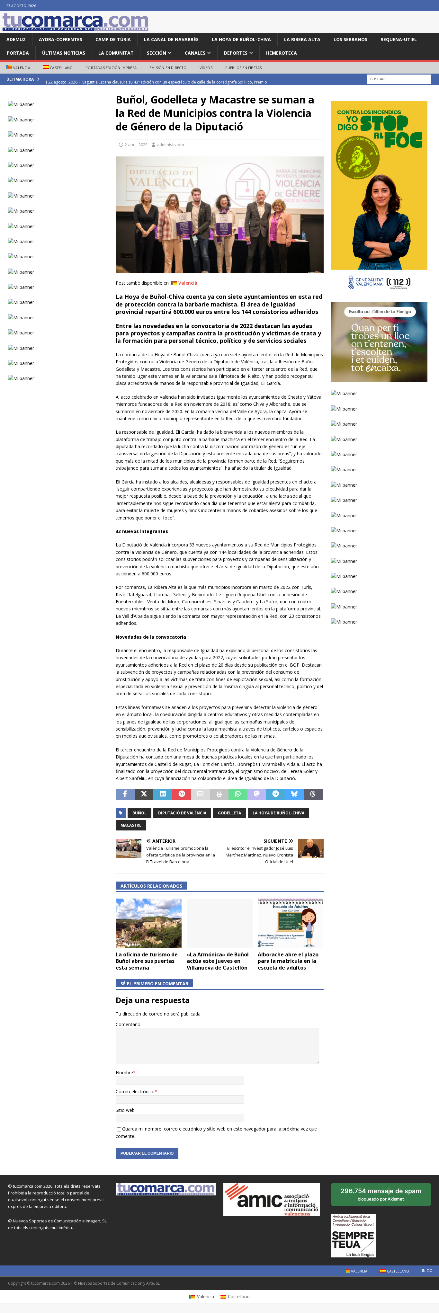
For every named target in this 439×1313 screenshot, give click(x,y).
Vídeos (206, 67)
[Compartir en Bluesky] (294, 794)
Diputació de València (182, 813)
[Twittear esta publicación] (144, 794)
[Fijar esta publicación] (181, 794)
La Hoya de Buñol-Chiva (241, 39)
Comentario (128, 1024)
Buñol (139, 813)
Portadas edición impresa (111, 67)
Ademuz (16, 39)
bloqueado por (381, 1196)
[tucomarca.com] (75, 29)
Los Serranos (350, 39)
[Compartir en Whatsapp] (237, 794)
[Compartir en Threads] (313, 794)
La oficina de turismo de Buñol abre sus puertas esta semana (147, 961)
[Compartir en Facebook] (125, 794)
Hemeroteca (281, 53)
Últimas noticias (63, 53)
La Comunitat (116, 53)
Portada (18, 53)
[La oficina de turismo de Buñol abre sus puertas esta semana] (149, 923)
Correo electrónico (135, 1091)
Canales (195, 53)
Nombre (124, 1072)
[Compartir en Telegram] (275, 794)
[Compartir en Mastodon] (256, 794)
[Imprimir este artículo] (219, 794)
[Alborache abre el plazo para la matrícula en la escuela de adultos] (291, 923)
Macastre (131, 825)
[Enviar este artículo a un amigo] (200, 794)
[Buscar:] (399, 79)
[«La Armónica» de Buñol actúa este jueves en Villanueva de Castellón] (220, 923)
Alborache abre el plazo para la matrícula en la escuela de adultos (288, 961)
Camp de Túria (113, 39)
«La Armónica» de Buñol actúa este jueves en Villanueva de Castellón (218, 961)
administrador (170, 144)
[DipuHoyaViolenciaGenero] (219, 269)
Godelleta (229, 813)
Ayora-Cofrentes (60, 39)
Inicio (427, 1270)
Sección (156, 53)
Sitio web (125, 1110)
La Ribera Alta (302, 39)
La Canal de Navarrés (171, 39)
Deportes (235, 53)
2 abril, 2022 (136, 144)
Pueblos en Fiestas (243, 67)
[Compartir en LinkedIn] (162, 794)
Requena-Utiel (399, 39)
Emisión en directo (168, 67)
